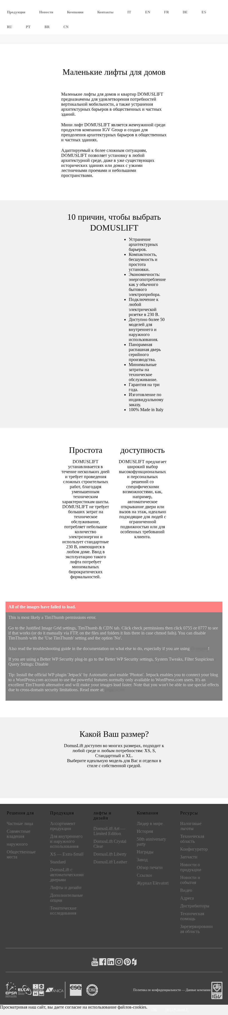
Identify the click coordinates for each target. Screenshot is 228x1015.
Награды (145, 851)
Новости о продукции (190, 867)
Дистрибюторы (194, 905)
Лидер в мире (150, 823)
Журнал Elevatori (152, 883)
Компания (75, 12)
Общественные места (21, 854)
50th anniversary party (151, 841)
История (145, 831)
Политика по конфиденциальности (157, 990)
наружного (17, 844)
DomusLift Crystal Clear (109, 844)
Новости (46, 12)
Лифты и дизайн (65, 887)
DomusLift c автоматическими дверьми (67, 874)
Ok (154, 1010)
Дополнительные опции (66, 898)
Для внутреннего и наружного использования (66, 841)
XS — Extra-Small (66, 854)
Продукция (16, 12)
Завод (142, 859)
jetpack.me (114, 689)
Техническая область (192, 839)
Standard (58, 862)
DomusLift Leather (110, 862)
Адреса (187, 898)
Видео (186, 890)
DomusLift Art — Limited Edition (109, 831)
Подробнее (177, 1010)
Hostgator (199, 648)
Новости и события (190, 880)
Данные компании (198, 990)
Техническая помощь (192, 916)
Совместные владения (18, 834)
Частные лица (20, 823)
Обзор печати (150, 867)
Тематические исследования (63, 910)
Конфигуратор (194, 849)
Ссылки (144, 875)
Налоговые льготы (190, 826)
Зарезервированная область (196, 929)
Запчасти (188, 857)
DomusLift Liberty (110, 854)
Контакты (105, 12)
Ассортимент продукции (62, 826)
